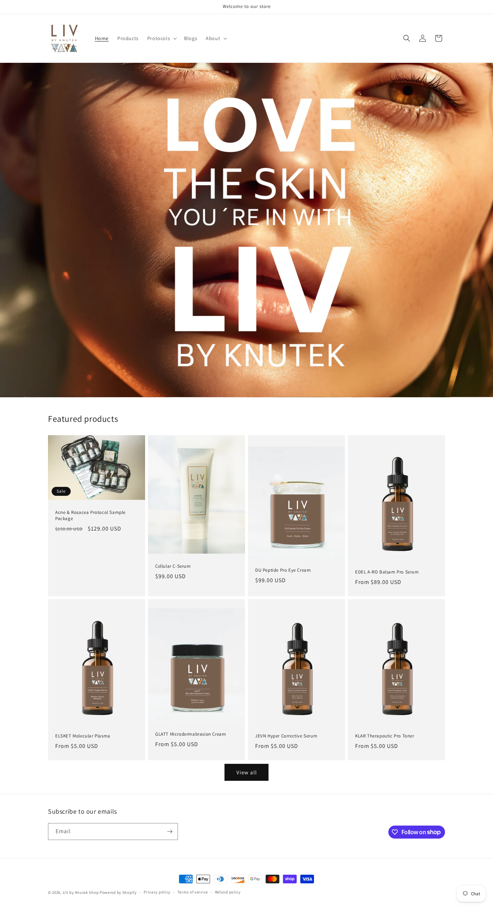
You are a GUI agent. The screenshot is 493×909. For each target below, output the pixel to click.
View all (246, 772)
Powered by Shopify (118, 892)
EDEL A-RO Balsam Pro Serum (387, 572)
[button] (161, 38)
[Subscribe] (170, 831)
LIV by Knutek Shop (81, 892)
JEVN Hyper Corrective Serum (286, 736)
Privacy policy (157, 892)
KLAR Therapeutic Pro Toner (384, 736)
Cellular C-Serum (173, 566)
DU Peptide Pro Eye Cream (283, 570)
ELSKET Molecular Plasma (82, 736)
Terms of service (193, 892)
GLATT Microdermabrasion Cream (190, 734)
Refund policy (228, 892)
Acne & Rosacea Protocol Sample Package (90, 515)
